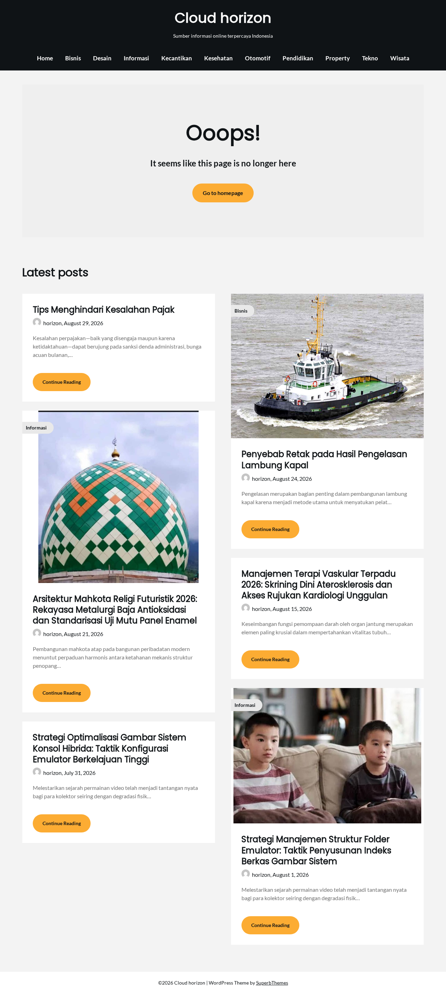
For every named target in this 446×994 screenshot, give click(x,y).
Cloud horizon (223, 18)
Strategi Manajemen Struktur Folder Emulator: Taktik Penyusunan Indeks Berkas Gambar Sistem (316, 850)
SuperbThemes (272, 983)
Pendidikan (298, 58)
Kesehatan (218, 58)
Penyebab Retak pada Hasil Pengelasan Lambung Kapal (324, 459)
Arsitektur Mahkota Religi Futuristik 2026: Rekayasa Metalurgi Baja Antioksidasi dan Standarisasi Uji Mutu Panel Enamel (115, 609)
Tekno (370, 58)
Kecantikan (176, 58)
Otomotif (257, 58)
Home (45, 58)
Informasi (136, 58)
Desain (102, 58)
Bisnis (73, 58)
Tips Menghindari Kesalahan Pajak (104, 309)
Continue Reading (62, 382)
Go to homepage (223, 192)
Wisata (399, 58)
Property (337, 58)
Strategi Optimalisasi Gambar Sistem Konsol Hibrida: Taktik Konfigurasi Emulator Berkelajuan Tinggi (109, 748)
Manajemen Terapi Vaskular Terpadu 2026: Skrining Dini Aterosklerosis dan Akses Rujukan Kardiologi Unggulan (318, 584)
